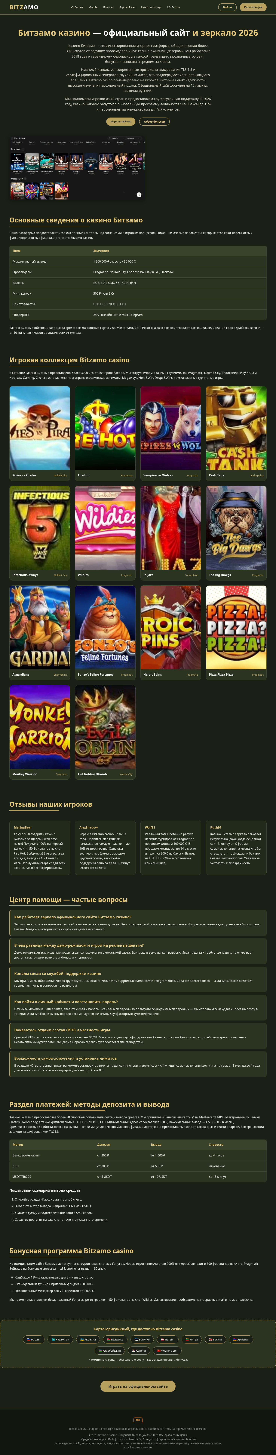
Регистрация (253, 7)
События (77, 7)
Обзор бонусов (154, 121)
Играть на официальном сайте (138, 1386)
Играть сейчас (121, 121)
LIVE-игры (173, 7)
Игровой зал (127, 7)
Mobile (93, 7)
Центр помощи (151, 7)
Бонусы (108, 7)
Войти (227, 7)
